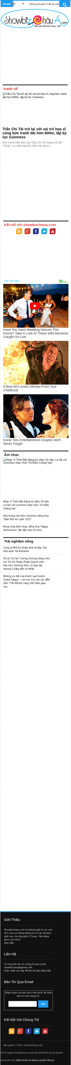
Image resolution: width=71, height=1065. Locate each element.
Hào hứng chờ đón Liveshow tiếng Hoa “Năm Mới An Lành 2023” (26, 517)
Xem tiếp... (10, 943)
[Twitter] (44, 231)
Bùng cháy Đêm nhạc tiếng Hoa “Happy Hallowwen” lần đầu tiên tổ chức (25, 528)
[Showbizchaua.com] (34, 18)
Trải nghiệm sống (18, 541)
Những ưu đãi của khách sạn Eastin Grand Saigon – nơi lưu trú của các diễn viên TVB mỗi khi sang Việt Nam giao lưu (26, 581)
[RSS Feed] (19, 231)
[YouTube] (53, 231)
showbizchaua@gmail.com (18, 967)
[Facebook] (36, 231)
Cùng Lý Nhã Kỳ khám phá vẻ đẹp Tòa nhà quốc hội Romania (25, 549)
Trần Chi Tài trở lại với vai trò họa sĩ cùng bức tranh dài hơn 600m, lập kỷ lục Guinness (34, 133)
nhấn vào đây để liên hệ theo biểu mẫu (30, 970)
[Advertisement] (34, 57)
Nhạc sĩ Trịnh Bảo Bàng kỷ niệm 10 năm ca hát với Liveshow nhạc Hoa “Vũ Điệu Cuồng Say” (26, 505)
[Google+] (27, 231)
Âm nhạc (11, 455)
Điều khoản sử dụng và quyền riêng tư (35, 1060)
